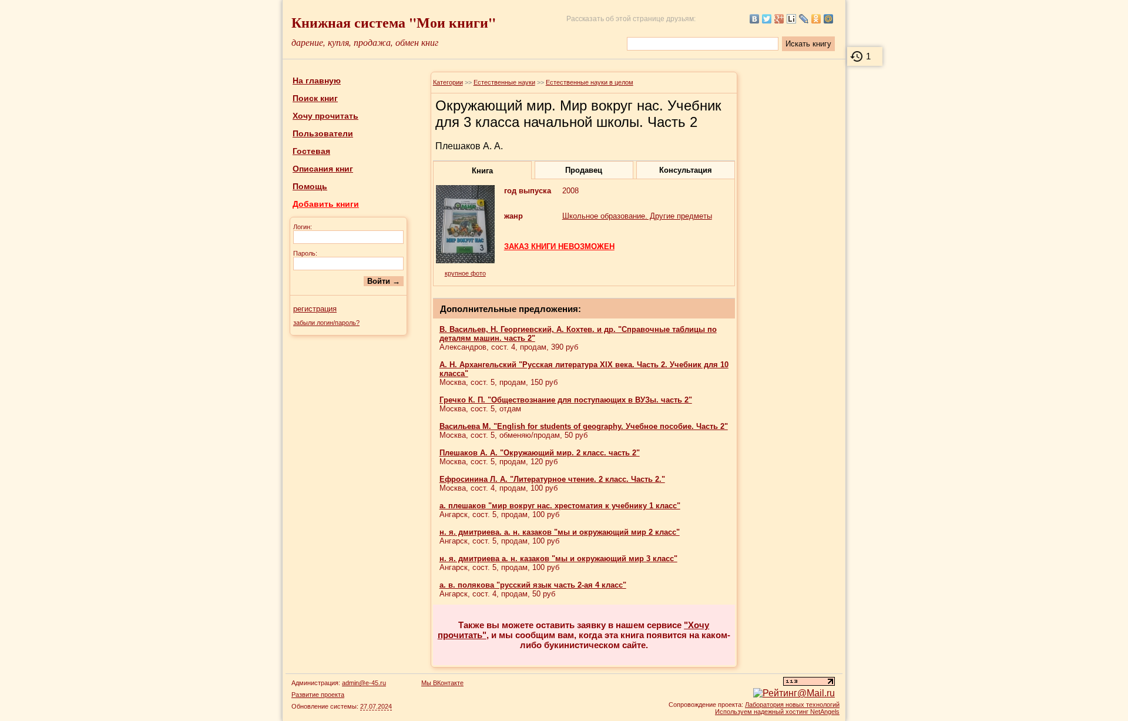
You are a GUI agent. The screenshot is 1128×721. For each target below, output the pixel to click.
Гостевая (311, 151)
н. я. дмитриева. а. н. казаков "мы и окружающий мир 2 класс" (559, 532)
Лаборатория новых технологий (792, 704)
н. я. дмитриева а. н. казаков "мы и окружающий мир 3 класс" (558, 558)
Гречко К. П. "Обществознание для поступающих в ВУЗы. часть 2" (565, 399)
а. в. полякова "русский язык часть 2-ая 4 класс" (532, 585)
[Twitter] (767, 18)
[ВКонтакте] (754, 18)
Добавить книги (326, 204)
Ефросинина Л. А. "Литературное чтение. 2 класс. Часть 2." (552, 479)
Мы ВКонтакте (442, 682)
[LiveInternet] (791, 18)
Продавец (583, 170)
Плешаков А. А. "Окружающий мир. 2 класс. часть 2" (539, 452)
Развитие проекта (317, 694)
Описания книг (323, 168)
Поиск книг (315, 98)
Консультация (685, 170)
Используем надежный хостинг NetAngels (777, 711)
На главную (317, 80)
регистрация (315, 308)
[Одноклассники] (816, 18)
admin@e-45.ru (364, 682)
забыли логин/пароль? (326, 322)
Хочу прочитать (325, 115)
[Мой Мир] (828, 18)
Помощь (310, 186)
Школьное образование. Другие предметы (637, 216)
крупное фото (465, 273)
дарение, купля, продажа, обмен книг (364, 42)
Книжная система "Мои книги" (393, 22)
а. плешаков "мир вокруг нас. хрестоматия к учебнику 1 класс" (559, 505)
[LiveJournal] (804, 18)
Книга (482, 170)
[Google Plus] (779, 18)
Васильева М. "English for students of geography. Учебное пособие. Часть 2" (583, 426)
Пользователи (323, 133)
